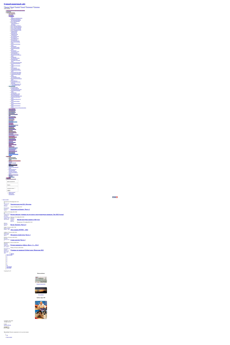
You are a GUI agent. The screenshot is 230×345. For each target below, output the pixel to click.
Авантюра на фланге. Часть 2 (20, 209)
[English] (17, 7)
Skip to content (6, 199)
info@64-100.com (7, 325)
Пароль (8, 184)
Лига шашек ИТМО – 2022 (19, 230)
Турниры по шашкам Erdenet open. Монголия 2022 (27, 250)
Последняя (9, 267)
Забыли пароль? (12, 192)
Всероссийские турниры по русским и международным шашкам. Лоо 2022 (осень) (37, 214)
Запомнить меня (10, 188)
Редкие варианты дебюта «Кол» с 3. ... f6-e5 (24, 245)
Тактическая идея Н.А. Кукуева (20, 204)
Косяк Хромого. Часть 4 (18, 224)
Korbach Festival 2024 (41, 284)
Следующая (9, 266)
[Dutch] (12, 7)
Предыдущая (9, 254)
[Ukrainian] (36, 7)
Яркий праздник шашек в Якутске (28, 219)
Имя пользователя (11, 181)
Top (7, 335)
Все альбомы (41, 294)
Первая (12, 253)
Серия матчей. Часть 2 (17, 240)
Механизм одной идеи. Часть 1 (20, 235)
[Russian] (6, 7)
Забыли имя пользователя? (11, 194)
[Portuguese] (29, 7)
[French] (22, 7)
